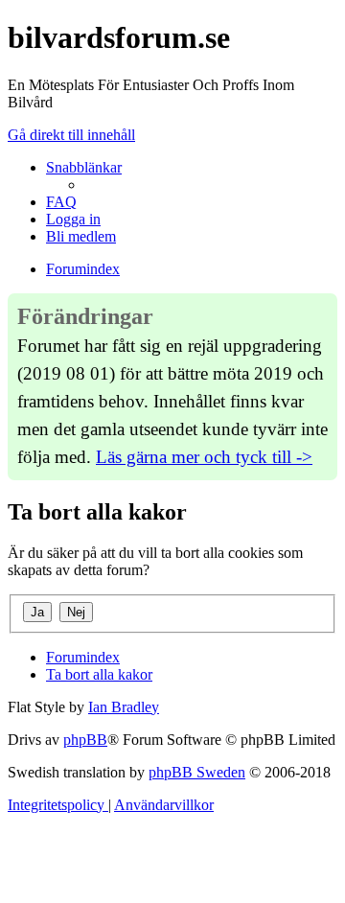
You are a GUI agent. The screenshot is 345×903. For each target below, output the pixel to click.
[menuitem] (61, 202)
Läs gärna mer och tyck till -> (204, 457)
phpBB (85, 739)
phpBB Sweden (197, 772)
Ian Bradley (123, 707)
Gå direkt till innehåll (71, 135)
